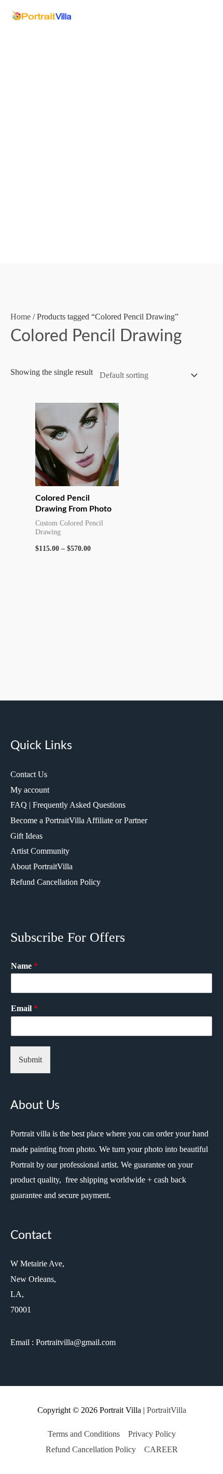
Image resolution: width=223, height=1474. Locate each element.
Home (20, 316)
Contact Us (28, 774)
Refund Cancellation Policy (55, 882)
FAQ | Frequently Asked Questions (68, 804)
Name (24, 965)
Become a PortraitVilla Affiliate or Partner (78, 820)
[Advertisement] (111, 138)
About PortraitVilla (41, 866)
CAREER (161, 1449)
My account (29, 789)
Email (24, 1008)
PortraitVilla (166, 1410)
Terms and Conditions (84, 1433)
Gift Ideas (26, 835)
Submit (30, 1059)
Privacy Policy (152, 1433)
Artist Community (39, 851)
